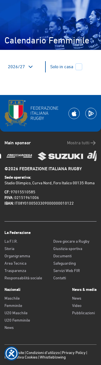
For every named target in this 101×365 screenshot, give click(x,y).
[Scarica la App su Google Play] (91, 113)
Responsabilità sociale (23, 278)
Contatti (59, 278)
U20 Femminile (17, 320)
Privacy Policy (74, 352)
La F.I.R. (11, 241)
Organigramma (17, 256)
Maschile (12, 298)
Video (76, 305)
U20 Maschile (15, 313)
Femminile (13, 305)
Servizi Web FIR (66, 270)
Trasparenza (15, 270)
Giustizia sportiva (67, 248)
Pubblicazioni (83, 313)
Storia (9, 248)
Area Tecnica (15, 263)
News (9, 327)
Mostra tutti (78, 142)
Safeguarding (64, 263)
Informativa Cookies (21, 357)
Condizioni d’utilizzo (43, 352)
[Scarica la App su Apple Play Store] (74, 113)
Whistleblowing (53, 357)
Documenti (62, 256)
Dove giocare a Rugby (71, 241)
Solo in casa (61, 66)
